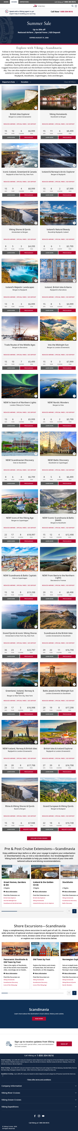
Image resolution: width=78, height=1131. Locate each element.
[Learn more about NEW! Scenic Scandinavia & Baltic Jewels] (58, 501)
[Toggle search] (72, 5)
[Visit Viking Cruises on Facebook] (35, 1116)
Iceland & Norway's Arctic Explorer (43, 903)
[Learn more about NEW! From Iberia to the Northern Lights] (58, 559)
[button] (76, 6)
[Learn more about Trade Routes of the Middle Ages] (20, 328)
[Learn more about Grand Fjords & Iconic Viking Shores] (20, 617)
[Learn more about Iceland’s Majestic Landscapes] (20, 271)
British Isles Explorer (10, 898)
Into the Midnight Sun (10, 900)
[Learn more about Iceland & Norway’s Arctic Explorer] (58, 155)
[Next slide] (74, 911)
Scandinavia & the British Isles (13, 903)
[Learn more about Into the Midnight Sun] (58, 328)
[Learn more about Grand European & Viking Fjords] (58, 790)
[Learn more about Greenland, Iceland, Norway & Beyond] (20, 674)
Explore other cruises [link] (39, 838)
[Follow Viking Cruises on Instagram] (39, 1116)
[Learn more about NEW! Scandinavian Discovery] (20, 444)
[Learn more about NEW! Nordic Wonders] (58, 386)
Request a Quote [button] (28, 829)
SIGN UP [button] (64, 1044)
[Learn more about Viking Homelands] (58, 98)
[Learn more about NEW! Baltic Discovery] (58, 444)
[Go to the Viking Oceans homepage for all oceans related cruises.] (39, 6)
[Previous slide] (69, 911)
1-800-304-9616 (66, 11)
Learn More (11, 137)
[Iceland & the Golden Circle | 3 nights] (45, 872)
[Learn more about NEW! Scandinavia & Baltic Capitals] (20, 559)
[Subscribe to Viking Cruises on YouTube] (43, 1116)
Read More (39, 1019)
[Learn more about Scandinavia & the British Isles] (58, 617)
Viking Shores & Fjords (69, 982)
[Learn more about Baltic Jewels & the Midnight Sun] (58, 674)
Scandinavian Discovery (69, 900)
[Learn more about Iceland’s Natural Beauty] (58, 213)
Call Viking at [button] (65, 2)
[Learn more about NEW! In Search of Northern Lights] (20, 386)
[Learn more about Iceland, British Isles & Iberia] (58, 271)
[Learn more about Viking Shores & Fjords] (20, 213)
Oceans (14, 2)
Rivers (6, 2)
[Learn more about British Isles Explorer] (20, 98)
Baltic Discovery (67, 903)
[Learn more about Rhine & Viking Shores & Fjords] (20, 790)
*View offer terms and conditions (39, 1080)
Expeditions (24, 2)
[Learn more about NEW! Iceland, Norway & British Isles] (20, 732)
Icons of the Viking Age (10, 985)
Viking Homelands (38, 900)
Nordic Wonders (67, 985)
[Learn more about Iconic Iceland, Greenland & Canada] (20, 155)
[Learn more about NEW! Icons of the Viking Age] (20, 501)
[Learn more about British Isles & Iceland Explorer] (58, 732)
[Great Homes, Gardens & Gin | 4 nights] (16, 872)
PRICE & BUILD (28, 137)
